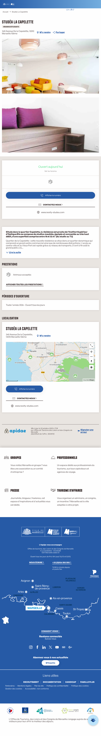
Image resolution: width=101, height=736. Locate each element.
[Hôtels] (69, 10)
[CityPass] (71, 10)
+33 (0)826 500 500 (61, 562)
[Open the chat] (93, 720)
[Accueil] (67, 10)
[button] (83, 10)
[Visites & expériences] (73, 10)
